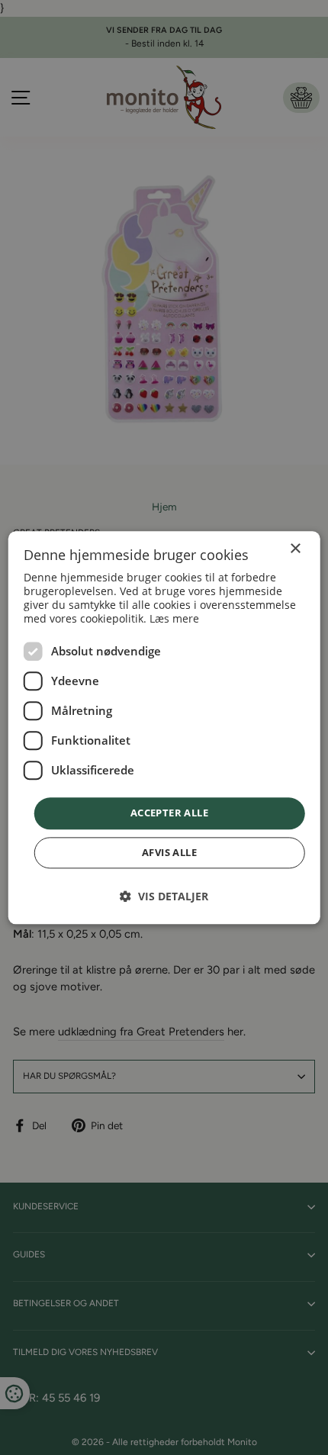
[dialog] (164, 727)
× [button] (295, 549)
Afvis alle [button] (169, 852)
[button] (164, 896)
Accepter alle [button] (169, 813)
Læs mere (174, 619)
